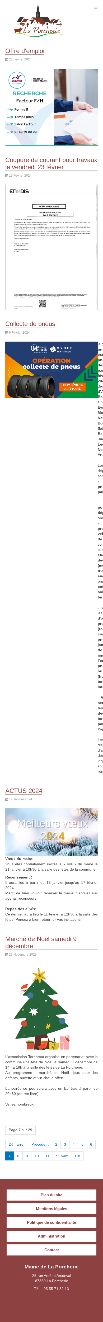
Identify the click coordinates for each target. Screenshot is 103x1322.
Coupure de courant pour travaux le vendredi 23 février (51, 163)
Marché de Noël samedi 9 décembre (41, 942)
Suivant (62, 1156)
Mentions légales (51, 1208)
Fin (77, 1156)
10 (37, 1156)
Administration (51, 1236)
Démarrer (17, 1144)
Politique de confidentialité (51, 1222)
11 (47, 1156)
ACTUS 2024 (23, 790)
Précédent (40, 1144)
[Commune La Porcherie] (39, 10)
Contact (51, 1250)
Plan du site (51, 1195)
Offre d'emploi (24, 50)
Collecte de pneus (30, 323)
